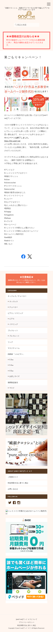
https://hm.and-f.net (12, 141)
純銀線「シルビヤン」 (16, 354)
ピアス (11, 319)
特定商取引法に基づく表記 (18, 483)
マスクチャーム (14, 348)
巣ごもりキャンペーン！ (23, 57)
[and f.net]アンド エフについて (26, 619)
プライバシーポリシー (26, 622)
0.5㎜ (11, 371)
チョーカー (13, 307)
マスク (11, 388)
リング (10, 342)
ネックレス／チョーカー (17, 296)
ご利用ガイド (13, 477)
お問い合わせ (13, 489)
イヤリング (13, 324)
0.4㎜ (11, 365)
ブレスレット (13, 330)
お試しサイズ (14, 376)
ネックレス (13, 301)
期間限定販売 (13, 382)
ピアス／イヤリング (15, 313)
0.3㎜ (11, 359)
